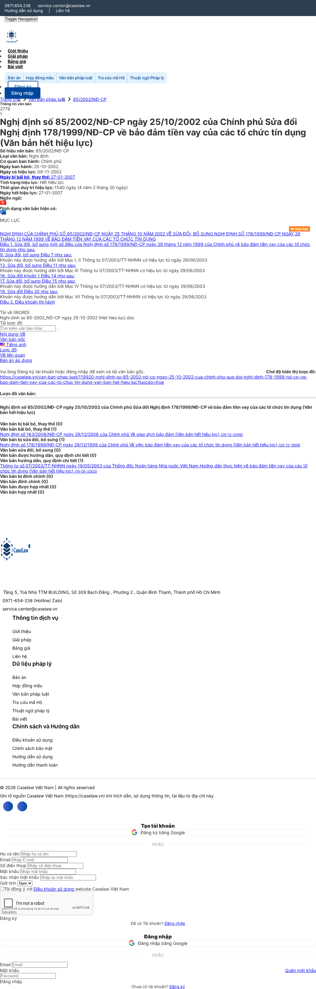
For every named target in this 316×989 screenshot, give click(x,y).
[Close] (0, 821)
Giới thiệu (21, 631)
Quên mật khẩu (300, 970)
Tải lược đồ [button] (11, 322)
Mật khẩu (9, 871)
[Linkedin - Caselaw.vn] (22, 806)
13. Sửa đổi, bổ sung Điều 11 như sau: (38, 265)
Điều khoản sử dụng (32, 740)
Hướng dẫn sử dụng (24, 10)
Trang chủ (10, 99)
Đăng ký (177, 986)
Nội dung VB (12, 334)
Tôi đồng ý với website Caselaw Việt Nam (66, 889)
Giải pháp (21, 639)
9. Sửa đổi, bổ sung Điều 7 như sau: (36, 254)
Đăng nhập (174, 923)
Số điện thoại (13, 865)
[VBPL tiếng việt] (3, 203)
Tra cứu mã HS (111, 77)
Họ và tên (9, 853)
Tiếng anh (15, 344)
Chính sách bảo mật (32, 748)
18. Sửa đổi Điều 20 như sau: (29, 291)
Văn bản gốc (12, 339)
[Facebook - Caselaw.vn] (8, 806)
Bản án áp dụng (16, 360)
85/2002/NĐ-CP (89, 99)
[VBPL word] (3, 214)
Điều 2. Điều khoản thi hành (27, 301)
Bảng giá (21, 648)
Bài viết (15, 66)
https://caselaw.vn (84, 795)
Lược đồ (8, 349)
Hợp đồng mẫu (40, 77)
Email (5, 859)
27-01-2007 (37, 177)
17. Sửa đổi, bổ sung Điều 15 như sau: (38, 280)
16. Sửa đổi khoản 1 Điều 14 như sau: (37, 275)
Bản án (14, 77)
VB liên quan (12, 355)
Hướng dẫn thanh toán (35, 765)
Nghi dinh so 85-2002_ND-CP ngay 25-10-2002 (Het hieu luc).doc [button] (67, 317)
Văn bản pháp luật (76, 77)
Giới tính (8, 883)
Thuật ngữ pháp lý (31, 710)
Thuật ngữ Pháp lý (147, 77)
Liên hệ (63, 10)
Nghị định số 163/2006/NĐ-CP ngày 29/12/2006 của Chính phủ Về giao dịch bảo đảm (121, 434)
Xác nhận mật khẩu (19, 877)
